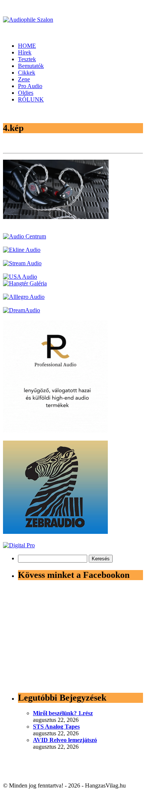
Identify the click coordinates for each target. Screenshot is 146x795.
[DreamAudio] (21, 310)
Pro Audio (30, 86)
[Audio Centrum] (24, 236)
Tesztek (27, 59)
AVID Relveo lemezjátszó (65, 740)
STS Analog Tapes (56, 726)
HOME (27, 46)
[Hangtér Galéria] (25, 283)
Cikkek (26, 72)
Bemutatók (31, 66)
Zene (24, 79)
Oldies (25, 93)
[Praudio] (55, 430)
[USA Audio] (20, 276)
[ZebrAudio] (55, 532)
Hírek (24, 52)
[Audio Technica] (21, 250)
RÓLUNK (31, 99)
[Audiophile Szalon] (28, 19)
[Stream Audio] (22, 263)
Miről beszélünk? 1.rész (63, 713)
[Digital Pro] (19, 545)
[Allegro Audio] (24, 297)
